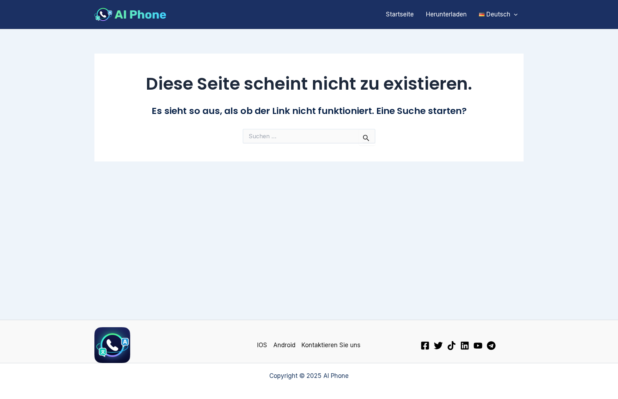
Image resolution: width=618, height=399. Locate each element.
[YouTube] (478, 345)
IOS (262, 345)
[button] (514, 14)
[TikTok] (451, 345)
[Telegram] (491, 345)
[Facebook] (425, 345)
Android (284, 345)
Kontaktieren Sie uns (330, 345)
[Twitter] (438, 345)
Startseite (400, 14)
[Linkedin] (464, 345)
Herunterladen (446, 14)
